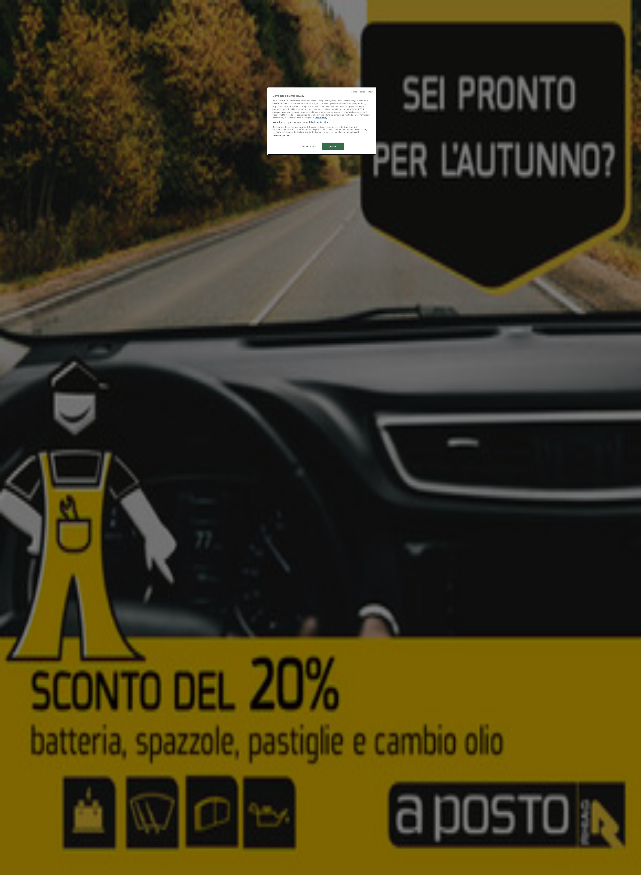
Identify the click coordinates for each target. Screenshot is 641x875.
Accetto (333, 146)
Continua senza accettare (362, 92)
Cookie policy (321, 117)
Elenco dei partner (281, 135)
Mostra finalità (308, 146)
